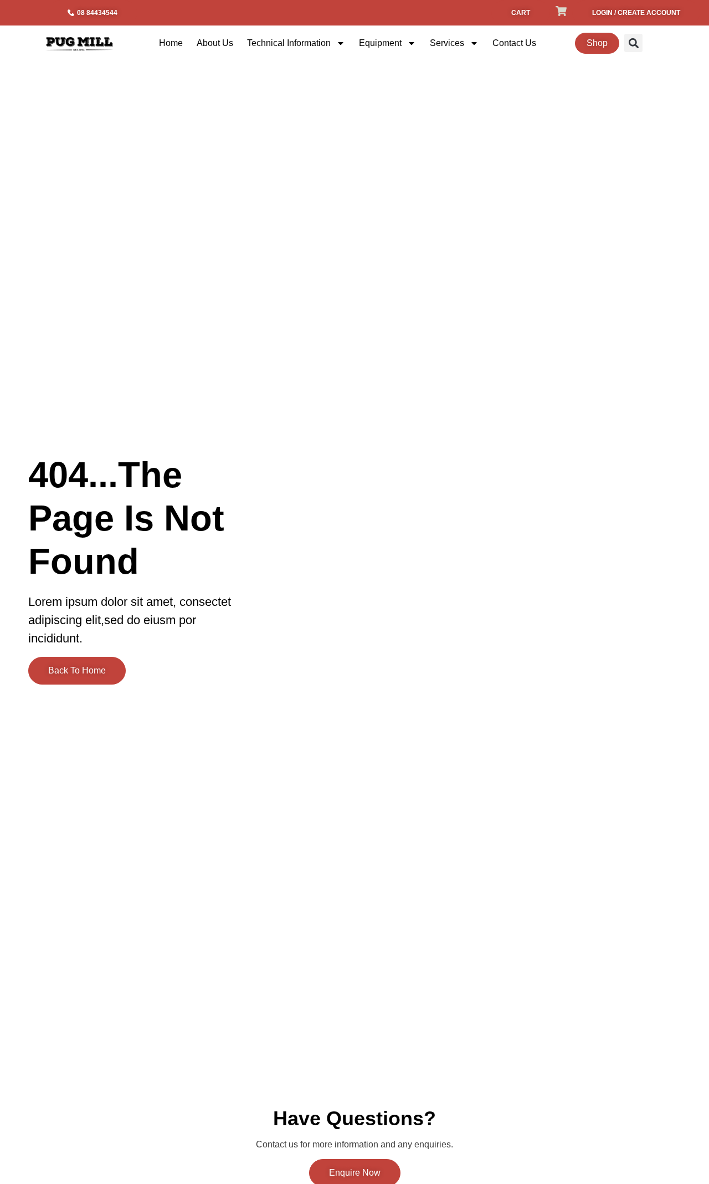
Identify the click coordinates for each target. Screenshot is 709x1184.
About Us (215, 43)
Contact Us (514, 43)
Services (447, 43)
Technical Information (289, 43)
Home (171, 43)
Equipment (380, 43)
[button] (633, 43)
